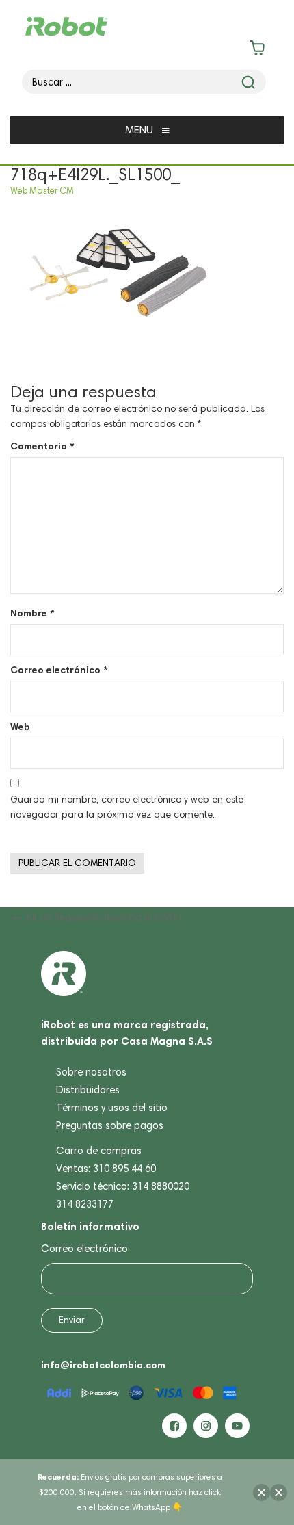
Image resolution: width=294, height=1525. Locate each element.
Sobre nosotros (91, 1072)
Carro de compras (99, 1151)
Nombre (32, 613)
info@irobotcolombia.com (103, 1365)
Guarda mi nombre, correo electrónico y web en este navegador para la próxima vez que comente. (126, 807)
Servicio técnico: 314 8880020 (122, 1186)
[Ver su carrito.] (147, 50)
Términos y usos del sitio (112, 1108)
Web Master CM (42, 190)
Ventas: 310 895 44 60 (106, 1168)
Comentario (42, 446)
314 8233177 (84, 1204)
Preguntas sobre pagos (109, 1125)
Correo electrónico (58, 670)
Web (20, 726)
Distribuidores (88, 1090)
